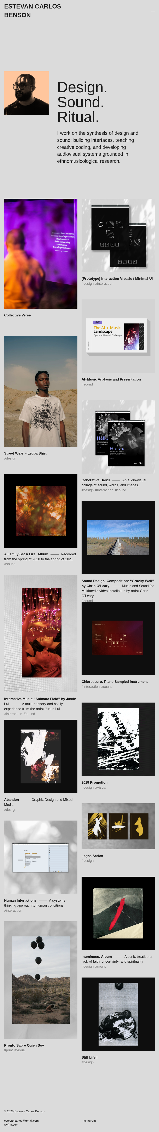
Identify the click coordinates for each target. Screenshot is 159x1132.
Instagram (89, 1120)
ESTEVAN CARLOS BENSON (32, 10)
